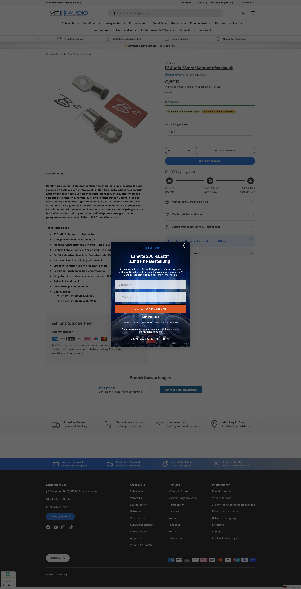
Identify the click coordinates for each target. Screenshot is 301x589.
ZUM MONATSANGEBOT (150, 338)
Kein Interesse (150, 317)
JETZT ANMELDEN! (150, 308)
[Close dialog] (186, 245)
